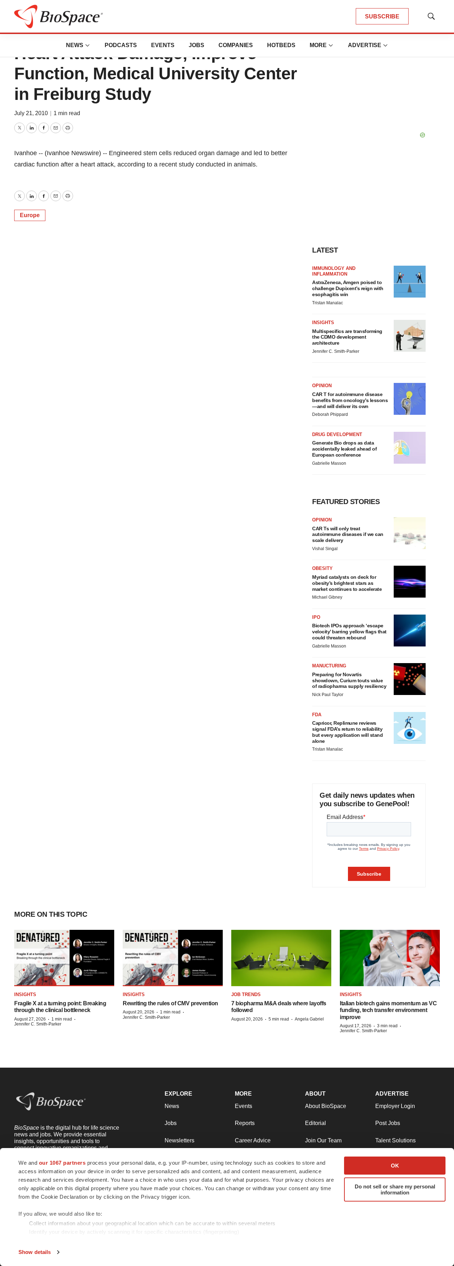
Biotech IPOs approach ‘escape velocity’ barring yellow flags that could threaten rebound (349, 631)
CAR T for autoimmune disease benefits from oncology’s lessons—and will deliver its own (350, 400)
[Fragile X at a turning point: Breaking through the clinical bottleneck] (64, 958)
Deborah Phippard (330, 414)
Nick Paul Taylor (327, 694)
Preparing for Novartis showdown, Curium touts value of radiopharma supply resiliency (349, 680)
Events (163, 45)
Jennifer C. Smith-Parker (335, 351)
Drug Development (337, 434)
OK (395, 1166)
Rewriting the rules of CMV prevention (170, 1003)
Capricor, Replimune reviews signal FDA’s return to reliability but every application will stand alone (347, 732)
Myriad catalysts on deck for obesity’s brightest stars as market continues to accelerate (347, 583)
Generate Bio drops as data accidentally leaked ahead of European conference (344, 449)
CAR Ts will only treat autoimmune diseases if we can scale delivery (347, 534)
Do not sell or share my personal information (395, 1189)
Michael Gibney (327, 597)
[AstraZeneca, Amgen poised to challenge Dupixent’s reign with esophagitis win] (410, 282)
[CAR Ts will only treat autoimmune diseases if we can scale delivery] (410, 533)
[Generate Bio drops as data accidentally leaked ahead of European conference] (410, 448)
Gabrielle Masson (329, 463)
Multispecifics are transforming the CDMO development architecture (347, 337)
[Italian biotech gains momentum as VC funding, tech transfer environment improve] (390, 958)
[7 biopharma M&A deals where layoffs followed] (281, 958)
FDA (316, 714)
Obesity (322, 568)
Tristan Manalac (327, 302)
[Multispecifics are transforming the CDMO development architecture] (410, 336)
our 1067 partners (62, 1163)
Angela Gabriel (309, 1019)
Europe (30, 215)
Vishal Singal (325, 548)
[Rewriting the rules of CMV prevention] (173, 958)
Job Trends (246, 994)
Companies (235, 45)
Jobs (196, 45)
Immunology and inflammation (333, 271)
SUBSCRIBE (382, 16)
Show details (34, 1252)
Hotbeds (281, 45)
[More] (87, 45)
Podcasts (121, 45)
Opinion (322, 385)
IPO (316, 617)
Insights (323, 322)
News (74, 45)
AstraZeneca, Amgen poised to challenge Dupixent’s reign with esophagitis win (347, 288)
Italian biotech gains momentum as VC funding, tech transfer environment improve (388, 1010)
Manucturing (329, 665)
